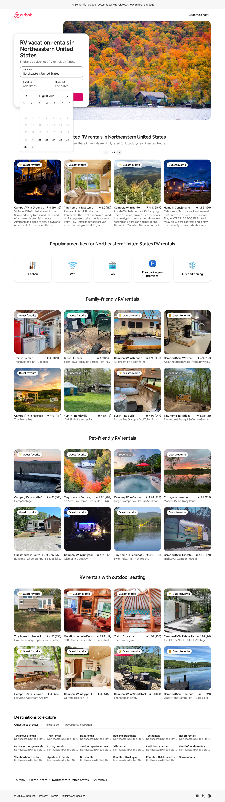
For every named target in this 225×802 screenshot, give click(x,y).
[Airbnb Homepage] (23, 14)
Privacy (43, 796)
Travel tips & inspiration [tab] (78, 724)
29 (67, 139)
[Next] (119, 152)
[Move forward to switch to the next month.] (67, 96)
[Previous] (106, 152)
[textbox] (36, 86)
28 (60, 139)
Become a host (199, 15)
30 (25, 147)
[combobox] (51, 73)
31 (33, 147)
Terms (54, 796)
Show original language (140, 4)
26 (46, 139)
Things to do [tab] (51, 724)
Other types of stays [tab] (26, 724)
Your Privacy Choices (73, 796)
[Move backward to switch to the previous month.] (26, 96)
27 (53, 139)
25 (39, 139)
